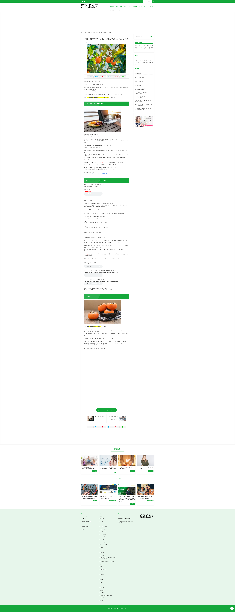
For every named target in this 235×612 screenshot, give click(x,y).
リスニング (129, 6)
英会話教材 (102, 577)
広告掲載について (85, 526)
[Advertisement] (117, 22)
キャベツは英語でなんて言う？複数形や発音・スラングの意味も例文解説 (143, 109)
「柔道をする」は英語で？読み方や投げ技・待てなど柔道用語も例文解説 (143, 85)
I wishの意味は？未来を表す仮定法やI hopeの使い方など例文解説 (143, 93)
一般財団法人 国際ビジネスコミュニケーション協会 (127, 522)
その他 (101, 600)
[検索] (151, 36)
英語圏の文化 (102, 592)
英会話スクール (103, 569)
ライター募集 (84, 518)
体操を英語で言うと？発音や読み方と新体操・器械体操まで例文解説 (143, 101)
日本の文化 (102, 555)
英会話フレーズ (103, 571)
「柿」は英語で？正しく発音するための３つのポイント (102, 32)
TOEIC (101, 521)
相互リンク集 (84, 529)
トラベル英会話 (103, 534)
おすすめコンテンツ (104, 523)
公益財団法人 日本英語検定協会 (125, 518)
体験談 (101, 547)
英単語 (121, 6)
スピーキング (151, 6)
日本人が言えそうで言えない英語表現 (107, 561)
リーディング (102, 542)
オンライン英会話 (103, 526)
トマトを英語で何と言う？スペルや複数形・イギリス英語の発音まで (143, 105)
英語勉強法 (112, 6)
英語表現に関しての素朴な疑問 (106, 595)
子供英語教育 (102, 549)
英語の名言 (102, 584)
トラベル (140, 6)
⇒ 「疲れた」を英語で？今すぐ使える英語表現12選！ (96, 174)
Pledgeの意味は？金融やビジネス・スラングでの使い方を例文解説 (143, 97)
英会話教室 (102, 516)
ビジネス (145, 6)
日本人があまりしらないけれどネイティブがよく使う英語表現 (108, 558)
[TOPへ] (232, 608)
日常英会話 (135, 6)
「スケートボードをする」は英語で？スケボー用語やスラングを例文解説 (143, 76)
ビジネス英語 (102, 536)
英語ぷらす (82, 32)
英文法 (117, 6)
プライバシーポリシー (86, 523)
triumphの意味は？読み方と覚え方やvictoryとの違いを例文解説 (143, 72)
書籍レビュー (102, 597)
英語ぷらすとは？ (85, 516)
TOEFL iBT (102, 518)
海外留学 (102, 564)
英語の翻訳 (102, 587)
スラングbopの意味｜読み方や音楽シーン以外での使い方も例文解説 (143, 80)
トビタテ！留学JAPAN (123, 516)
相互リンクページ (138, 49)
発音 (125, 6)
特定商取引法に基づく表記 (86, 521)
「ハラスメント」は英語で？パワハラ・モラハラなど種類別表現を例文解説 (143, 89)
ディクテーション (103, 531)
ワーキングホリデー (104, 544)
